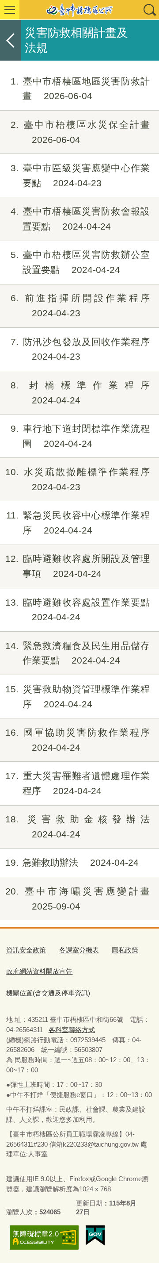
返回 (10, 40)
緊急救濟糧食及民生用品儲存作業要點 (77, 653)
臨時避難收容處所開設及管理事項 (77, 566)
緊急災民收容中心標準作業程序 (78, 522)
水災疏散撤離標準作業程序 (77, 479)
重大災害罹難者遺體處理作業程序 (77, 783)
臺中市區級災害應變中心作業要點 (80, 175)
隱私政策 (125, 950)
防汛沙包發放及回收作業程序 (80, 349)
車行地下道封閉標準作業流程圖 (80, 436)
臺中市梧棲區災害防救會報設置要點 (80, 218)
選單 (9, 9)
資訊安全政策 (26, 950)
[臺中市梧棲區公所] (79, 10)
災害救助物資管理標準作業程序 (77, 696)
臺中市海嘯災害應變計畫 (77, 898)
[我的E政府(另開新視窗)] (95, 1235)
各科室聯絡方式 (72, 1029)
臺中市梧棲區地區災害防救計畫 (80, 88)
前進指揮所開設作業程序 (80, 305)
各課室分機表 (79, 950)
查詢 (149, 9)
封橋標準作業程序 (80, 392)
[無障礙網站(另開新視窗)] (44, 1237)
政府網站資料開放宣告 (39, 971)
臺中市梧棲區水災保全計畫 (80, 132)
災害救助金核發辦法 (77, 826)
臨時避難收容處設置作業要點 (77, 609)
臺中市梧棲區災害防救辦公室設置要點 (80, 262)
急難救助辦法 (72, 862)
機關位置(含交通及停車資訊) (48, 993)
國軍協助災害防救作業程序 (77, 739)
